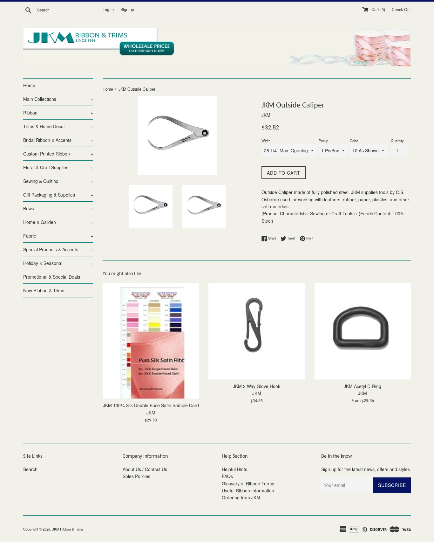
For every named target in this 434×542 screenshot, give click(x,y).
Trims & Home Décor (58, 126)
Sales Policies (136, 476)
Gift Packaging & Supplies (58, 194)
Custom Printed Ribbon (58, 153)
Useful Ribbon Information (248, 490)
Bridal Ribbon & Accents (58, 140)
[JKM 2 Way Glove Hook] (256, 331)
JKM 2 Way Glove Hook (256, 386)
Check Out (401, 9)
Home (29, 85)
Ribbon (58, 112)
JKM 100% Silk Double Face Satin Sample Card (151, 405)
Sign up (127, 9)
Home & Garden (58, 222)
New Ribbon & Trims (43, 290)
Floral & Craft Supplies (58, 167)
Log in (108, 9)
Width (265, 140)
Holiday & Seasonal (58, 263)
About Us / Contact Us (145, 469)
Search (30, 469)
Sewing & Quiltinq (58, 181)
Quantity (397, 140)
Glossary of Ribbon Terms (248, 483)
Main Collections (58, 99)
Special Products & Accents (58, 249)
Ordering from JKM (241, 497)
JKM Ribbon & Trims (68, 529)
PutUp (323, 140)
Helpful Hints (234, 469)
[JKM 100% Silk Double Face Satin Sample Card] (151, 341)
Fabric (58, 236)
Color (354, 140)
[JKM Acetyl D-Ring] (363, 331)
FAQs (227, 476)
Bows (58, 208)
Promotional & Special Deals (51, 277)
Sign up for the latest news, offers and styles (365, 469)
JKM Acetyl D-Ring (362, 386)
